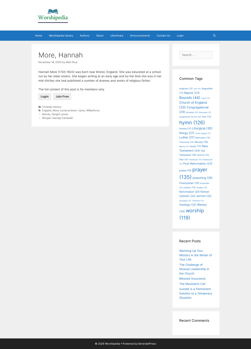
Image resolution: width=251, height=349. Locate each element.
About (99, 35)
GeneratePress (147, 343)
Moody (201, 142)
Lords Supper (203, 133)
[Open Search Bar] (214, 36)
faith (206, 116)
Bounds (189, 97)
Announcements (140, 35)
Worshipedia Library (61, 35)
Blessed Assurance (192, 278)
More (56, 110)
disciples (192, 112)
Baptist (192, 92)
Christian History (51, 106)
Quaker (202, 187)
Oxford (203, 155)
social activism (68, 110)
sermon (204, 196)
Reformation (189, 191)
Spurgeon (185, 201)
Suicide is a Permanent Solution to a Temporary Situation (195, 293)
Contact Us (163, 35)
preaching (203, 178)
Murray (184, 146)
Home (38, 35)
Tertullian (198, 201)
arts (197, 89)
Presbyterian (189, 183)
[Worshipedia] (53, 15)
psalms (190, 187)
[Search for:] (196, 55)
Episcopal (205, 112)
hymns (185, 128)
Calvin (205, 98)
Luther (186, 137)
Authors (84, 35)
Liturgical (202, 128)
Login (180, 35)
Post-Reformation (197, 163)
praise (185, 170)
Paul (183, 159)
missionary (186, 142)
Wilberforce (93, 110)
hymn (192, 122)
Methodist (202, 137)
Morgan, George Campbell (57, 117)
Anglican (186, 88)
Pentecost (195, 160)
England (46, 110)
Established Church (190, 117)
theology (187, 204)
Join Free (62, 96)
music (195, 146)
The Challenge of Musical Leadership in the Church (194, 269)
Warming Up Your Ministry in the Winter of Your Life (195, 255)
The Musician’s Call (192, 284)
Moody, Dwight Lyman (55, 114)
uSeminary (116, 35)
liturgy (186, 133)
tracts (81, 110)
